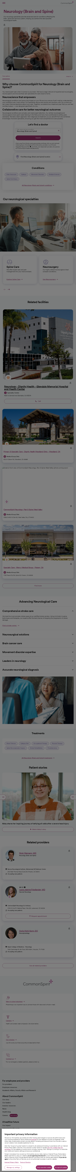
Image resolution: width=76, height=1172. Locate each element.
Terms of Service (25, 1162)
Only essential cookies (44, 1167)
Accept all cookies (61, 1167)
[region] (36, 1149)
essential (34, 1139)
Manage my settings (13, 1167)
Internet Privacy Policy (12, 1162)
